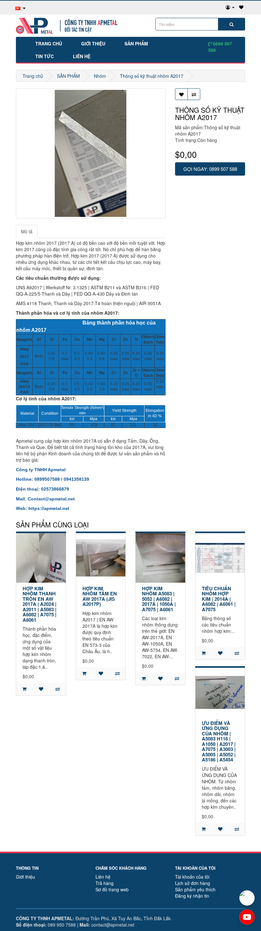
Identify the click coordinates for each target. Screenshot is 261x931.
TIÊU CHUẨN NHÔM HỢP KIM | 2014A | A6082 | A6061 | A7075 (219, 599)
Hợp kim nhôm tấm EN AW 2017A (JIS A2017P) (99, 596)
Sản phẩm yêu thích (195, 889)
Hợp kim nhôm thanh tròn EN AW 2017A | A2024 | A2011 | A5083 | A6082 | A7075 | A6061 (39, 604)
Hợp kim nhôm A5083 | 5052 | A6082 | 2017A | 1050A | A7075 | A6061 (159, 599)
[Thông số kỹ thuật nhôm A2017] (91, 153)
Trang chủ (48, 43)
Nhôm (100, 76)
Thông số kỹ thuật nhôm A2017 (151, 76)
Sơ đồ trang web (112, 889)
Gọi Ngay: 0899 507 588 (210, 168)
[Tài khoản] (230, 7)
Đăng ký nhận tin (192, 896)
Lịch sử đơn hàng (192, 883)
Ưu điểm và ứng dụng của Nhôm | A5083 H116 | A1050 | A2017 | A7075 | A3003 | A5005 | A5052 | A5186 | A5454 (219, 741)
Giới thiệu (93, 43)
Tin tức (44, 56)
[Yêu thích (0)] (241, 7)
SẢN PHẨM (136, 43)
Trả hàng (104, 883)
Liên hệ (81, 56)
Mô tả (26, 231)
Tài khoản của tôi (192, 877)
